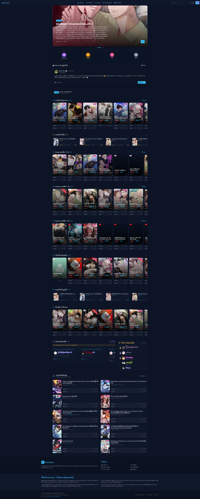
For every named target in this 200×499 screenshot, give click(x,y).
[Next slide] (145, 26)
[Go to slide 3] (98, 47)
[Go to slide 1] (96, 47)
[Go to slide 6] (103, 47)
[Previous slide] (54, 26)
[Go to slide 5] (101, 47)
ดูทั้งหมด (141, 82)
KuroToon (6, 3)
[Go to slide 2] (97, 47)
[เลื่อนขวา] (140, 100)
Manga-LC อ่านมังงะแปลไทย (53, 496)
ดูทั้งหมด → (143, 65)
